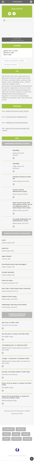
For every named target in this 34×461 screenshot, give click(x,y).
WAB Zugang (20, 429)
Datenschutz (16, 438)
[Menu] (3, 2)
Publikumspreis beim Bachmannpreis (17, 122)
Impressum (27, 438)
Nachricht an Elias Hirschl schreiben (14, 60)
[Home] (31, 2)
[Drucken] (9, 13)
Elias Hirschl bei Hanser (10, 64)
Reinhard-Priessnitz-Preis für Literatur (17, 111)
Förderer (16, 434)
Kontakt (6, 438)
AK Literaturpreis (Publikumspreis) (16, 117)
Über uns (6, 434)
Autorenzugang (8, 429)
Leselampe (25, 434)
